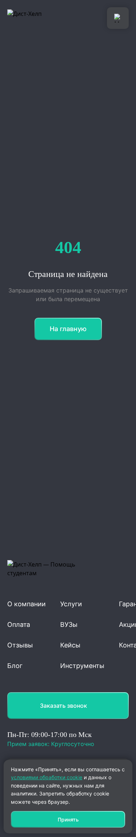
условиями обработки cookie (46, 777)
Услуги (71, 604)
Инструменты (82, 665)
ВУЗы (69, 624)
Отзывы (20, 645)
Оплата (18, 624)
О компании (26, 604)
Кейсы (70, 645)
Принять (68, 819)
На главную (68, 329)
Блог (14, 665)
